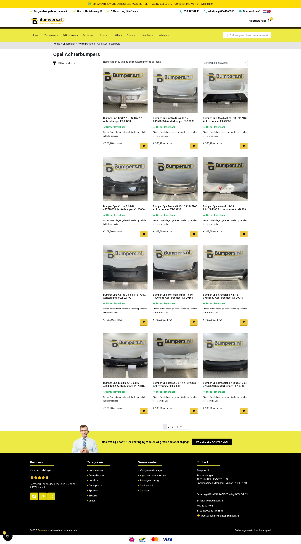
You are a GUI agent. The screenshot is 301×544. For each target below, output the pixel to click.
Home (56, 43)
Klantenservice (257, 20)
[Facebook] (34, 496)
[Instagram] (43, 496)
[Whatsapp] (51, 496)
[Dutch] (265, 11)
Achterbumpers (86, 43)
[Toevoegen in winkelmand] (144, 146)
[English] (269, 11)
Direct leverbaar (115, 127)
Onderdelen (69, 43)
